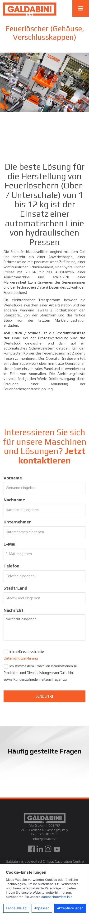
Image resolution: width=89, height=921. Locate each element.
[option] (44, 82)
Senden (43, 696)
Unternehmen (18, 521)
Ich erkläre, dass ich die (24, 655)
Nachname (14, 499)
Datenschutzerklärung (21, 658)
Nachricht (13, 610)
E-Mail (10, 544)
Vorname (13, 477)
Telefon (11, 565)
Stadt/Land (15, 588)
